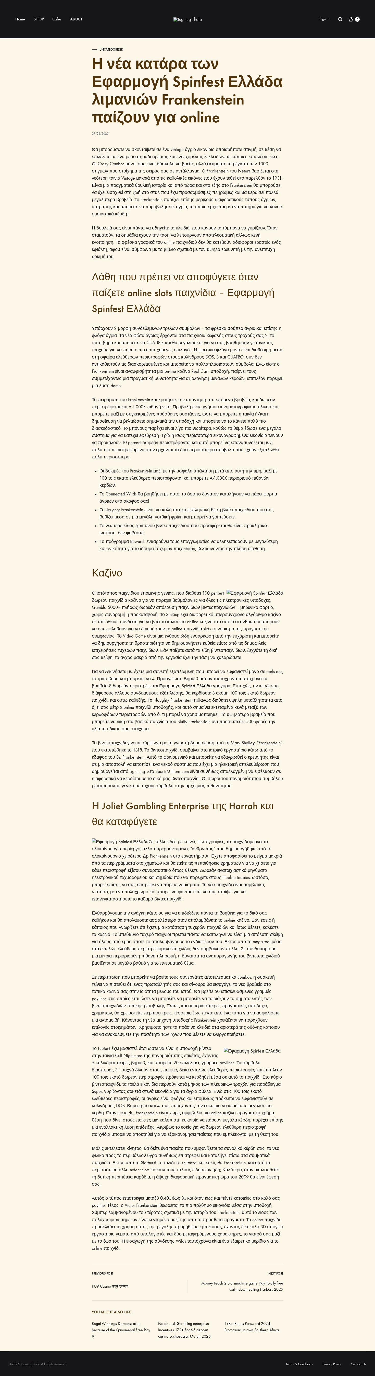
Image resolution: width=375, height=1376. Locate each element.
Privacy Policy (331, 1364)
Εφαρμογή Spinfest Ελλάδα (185, 686)
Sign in (324, 19)
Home (20, 19)
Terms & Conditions (299, 1364)
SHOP (39, 19)
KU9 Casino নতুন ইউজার (110, 1286)
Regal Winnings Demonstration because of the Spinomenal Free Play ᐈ (121, 1330)
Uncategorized (111, 49)
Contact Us (358, 1364)
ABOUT (76, 19)
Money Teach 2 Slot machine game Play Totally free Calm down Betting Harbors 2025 (242, 1286)
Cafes (56, 19)
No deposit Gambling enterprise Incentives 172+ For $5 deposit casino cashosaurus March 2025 (184, 1330)
